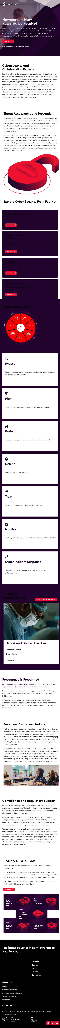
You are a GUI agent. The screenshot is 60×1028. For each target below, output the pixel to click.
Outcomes (35, 965)
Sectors (34, 968)
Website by (10, 1014)
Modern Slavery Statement (43, 1011)
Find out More (10, 660)
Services (35, 972)
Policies (33, 1011)
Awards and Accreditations (12, 993)
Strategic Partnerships (10, 996)
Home (4, 46)
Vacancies (6, 1000)
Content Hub (36, 975)
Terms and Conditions (23, 1011)
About (4, 986)
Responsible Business (9, 990)
